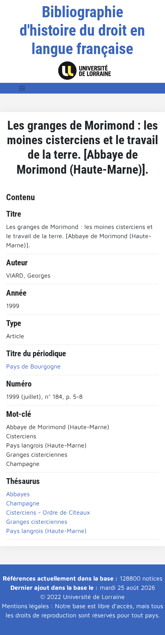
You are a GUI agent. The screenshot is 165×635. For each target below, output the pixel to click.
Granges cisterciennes (36, 521)
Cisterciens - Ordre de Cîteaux (48, 512)
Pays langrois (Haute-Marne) (46, 530)
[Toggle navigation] (22, 88)
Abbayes (18, 493)
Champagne (23, 503)
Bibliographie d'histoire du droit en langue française (82, 30)
